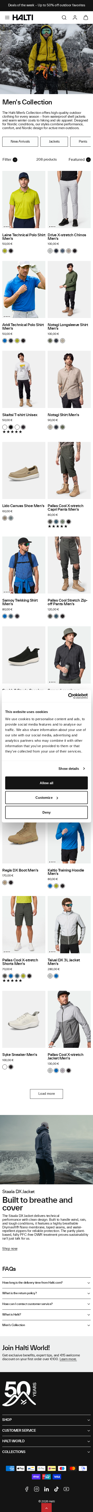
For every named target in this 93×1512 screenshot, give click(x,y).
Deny (46, 812)
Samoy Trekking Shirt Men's (20, 602)
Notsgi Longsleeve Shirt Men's (68, 326)
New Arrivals (20, 141)
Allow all (46, 783)
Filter (7, 159)
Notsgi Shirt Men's (63, 415)
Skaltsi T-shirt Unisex (19, 415)
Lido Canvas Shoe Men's (23, 506)
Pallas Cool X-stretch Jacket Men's (65, 1056)
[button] (7, 17)
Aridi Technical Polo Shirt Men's (23, 326)
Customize (44, 797)
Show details (68, 768)
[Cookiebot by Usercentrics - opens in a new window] (68, 696)
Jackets (54, 141)
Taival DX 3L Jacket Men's (64, 962)
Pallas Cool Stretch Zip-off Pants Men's (68, 602)
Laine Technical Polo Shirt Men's (23, 237)
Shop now (9, 1248)
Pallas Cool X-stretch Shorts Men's (20, 962)
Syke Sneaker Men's (19, 1055)
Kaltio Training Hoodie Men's (66, 872)
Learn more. (68, 1359)
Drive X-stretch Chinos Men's (67, 237)
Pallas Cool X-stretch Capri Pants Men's (65, 507)
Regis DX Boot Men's (20, 870)
